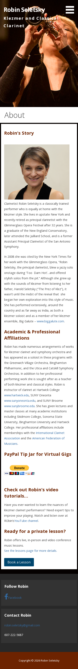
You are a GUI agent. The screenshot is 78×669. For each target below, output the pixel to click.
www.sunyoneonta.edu (19, 401)
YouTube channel (26, 521)
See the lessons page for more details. (30, 551)
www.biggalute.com (50, 321)
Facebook (15, 598)
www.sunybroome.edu (19, 406)
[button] (71, 7)
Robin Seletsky (24, 9)
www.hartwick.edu (16, 395)
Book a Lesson (19, 562)
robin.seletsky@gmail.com (22, 625)
